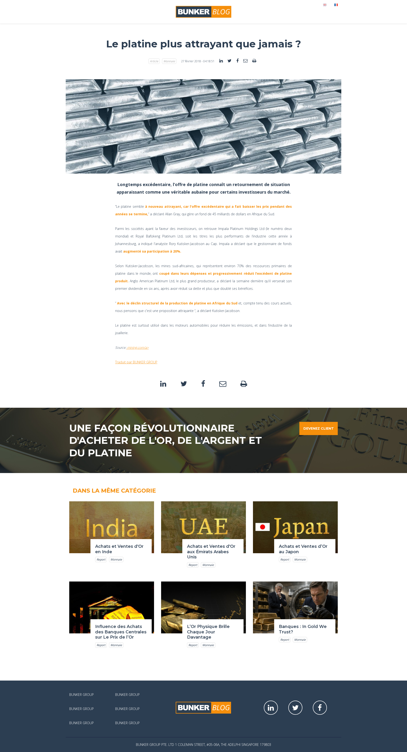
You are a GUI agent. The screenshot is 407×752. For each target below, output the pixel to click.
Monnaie (169, 61)
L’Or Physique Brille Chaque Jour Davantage (208, 632)
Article (154, 61)
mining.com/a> (137, 347)
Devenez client (318, 428)
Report (101, 559)
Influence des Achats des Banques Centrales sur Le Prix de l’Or (121, 632)
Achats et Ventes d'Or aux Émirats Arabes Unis (211, 552)
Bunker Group (81, 694)
